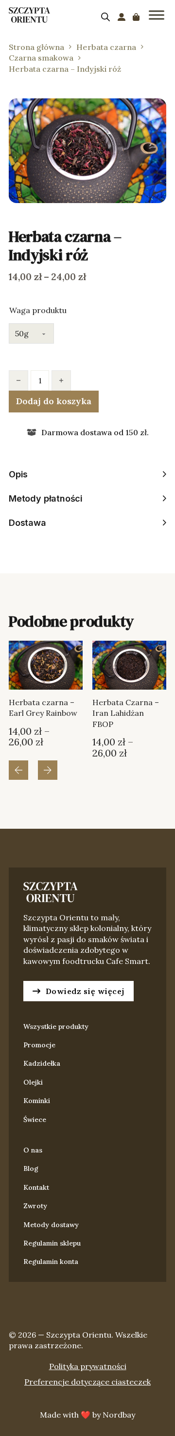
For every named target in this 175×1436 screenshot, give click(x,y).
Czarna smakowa (41, 58)
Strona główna (36, 47)
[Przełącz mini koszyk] (136, 17)
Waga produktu (38, 310)
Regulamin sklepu (52, 1243)
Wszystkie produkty (55, 1026)
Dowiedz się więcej (85, 991)
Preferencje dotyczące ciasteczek (87, 1382)
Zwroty (35, 1205)
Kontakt (36, 1187)
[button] (153, 111)
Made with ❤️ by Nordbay (87, 1415)
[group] (46, 699)
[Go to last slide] (18, 770)
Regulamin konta (50, 1261)
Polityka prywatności (87, 1366)
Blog (30, 1168)
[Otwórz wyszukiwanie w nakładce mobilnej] (105, 17)
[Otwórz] (156, 14)
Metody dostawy (51, 1224)
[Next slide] (47, 770)
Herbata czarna (106, 47)
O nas (32, 1150)
